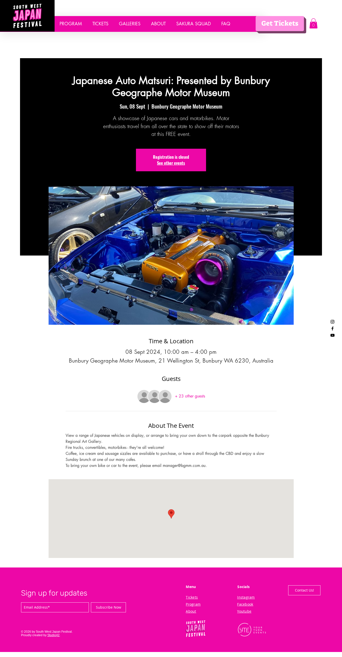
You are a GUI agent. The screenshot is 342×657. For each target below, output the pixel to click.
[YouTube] (332, 335)
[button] (313, 23)
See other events (171, 163)
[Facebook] (332, 328)
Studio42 (53, 635)
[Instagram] (332, 321)
